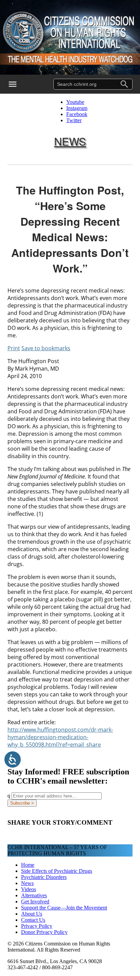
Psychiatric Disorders (44, 877)
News (70, 141)
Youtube (75, 102)
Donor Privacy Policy (44, 932)
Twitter (74, 120)
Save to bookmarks (45, 348)
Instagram (76, 108)
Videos (28, 889)
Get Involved (35, 901)
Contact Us (33, 920)
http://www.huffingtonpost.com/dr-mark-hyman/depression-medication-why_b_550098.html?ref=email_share (60, 737)
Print (13, 348)
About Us (31, 914)
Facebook (76, 114)
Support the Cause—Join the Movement (64, 908)
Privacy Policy (36, 926)
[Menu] (17, 84)
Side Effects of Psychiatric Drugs (56, 871)
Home (27, 865)
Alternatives (34, 895)
